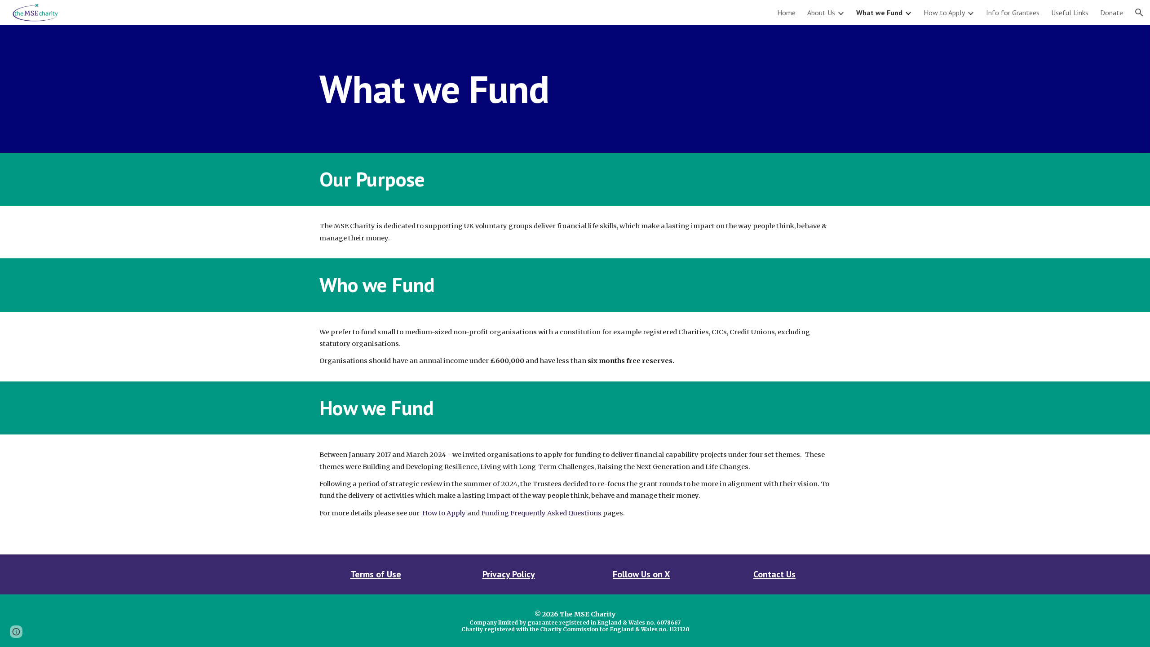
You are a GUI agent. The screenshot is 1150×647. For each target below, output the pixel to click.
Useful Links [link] (1069, 12)
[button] (1139, 12)
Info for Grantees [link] (1012, 12)
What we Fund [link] (879, 12)
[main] (575, 88)
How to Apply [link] (944, 12)
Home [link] (786, 12)
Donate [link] (1111, 12)
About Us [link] (821, 12)
